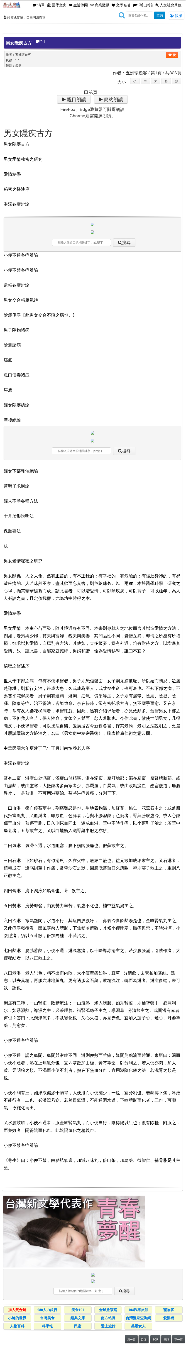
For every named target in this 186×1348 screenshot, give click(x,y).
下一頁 (178, 1339)
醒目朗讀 (76, 99)
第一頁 (131, 1339)
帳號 (178, 15)
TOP (155, 1339)
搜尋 (126, 242)
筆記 (166, 1339)
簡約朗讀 (113, 99)
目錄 (143, 1339)
